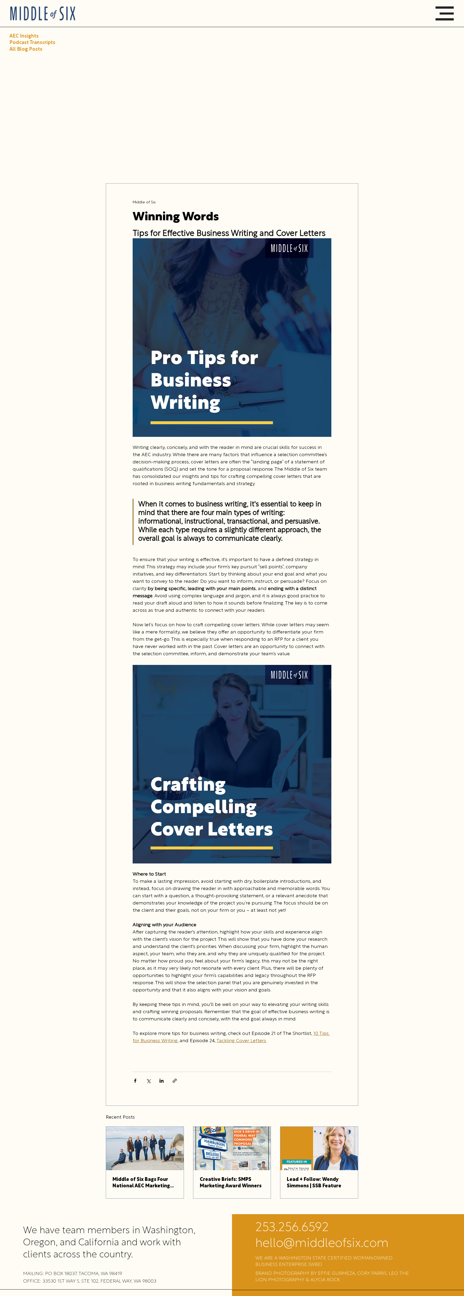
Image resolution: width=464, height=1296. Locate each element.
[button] (445, 13)
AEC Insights (24, 36)
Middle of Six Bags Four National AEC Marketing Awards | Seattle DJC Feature (141, 1183)
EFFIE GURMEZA (336, 1273)
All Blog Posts (25, 49)
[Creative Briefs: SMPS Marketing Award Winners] (232, 1148)
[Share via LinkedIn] (161, 1080)
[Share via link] (174, 1080)
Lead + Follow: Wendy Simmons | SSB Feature (314, 1182)
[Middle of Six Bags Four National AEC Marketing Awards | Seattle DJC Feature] (145, 1148)
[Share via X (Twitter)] (148, 1080)
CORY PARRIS (372, 1273)
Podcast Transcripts (32, 43)
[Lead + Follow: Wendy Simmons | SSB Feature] (319, 1148)
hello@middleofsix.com (322, 1243)
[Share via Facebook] (135, 1080)
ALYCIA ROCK (325, 1280)
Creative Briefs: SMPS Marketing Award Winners (231, 1182)
